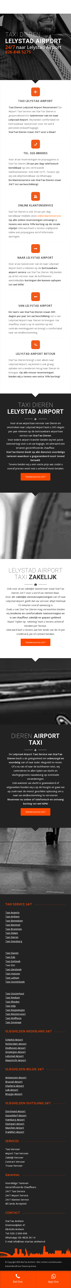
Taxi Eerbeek (12, 961)
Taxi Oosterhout (14, 993)
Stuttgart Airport (14, 1123)
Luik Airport (11, 1089)
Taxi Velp (10, 1005)
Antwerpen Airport (15, 1077)
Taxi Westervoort (15, 1014)
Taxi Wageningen (15, 1010)
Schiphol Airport (14, 1039)
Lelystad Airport (14, 1056)
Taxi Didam (11, 933)
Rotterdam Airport (15, 1043)
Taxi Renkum (12, 997)
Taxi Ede (10, 957)
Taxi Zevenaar (13, 1022)
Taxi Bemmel (12, 924)
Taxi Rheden (12, 1001)
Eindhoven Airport (15, 1047)
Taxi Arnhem (12, 916)
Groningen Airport (15, 1051)
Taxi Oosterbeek (15, 981)
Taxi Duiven (11, 953)
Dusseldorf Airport (15, 1115)
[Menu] (61, 6)
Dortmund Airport (15, 1111)
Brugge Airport (13, 1094)
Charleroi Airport (14, 1085)
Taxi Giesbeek (13, 969)
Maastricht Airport (15, 1060)
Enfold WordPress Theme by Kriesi (20, 1266)
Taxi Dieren (11, 937)
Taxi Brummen (13, 929)
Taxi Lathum (12, 977)
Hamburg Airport (15, 1119)
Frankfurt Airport (14, 1131)
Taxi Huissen (12, 973)
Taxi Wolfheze (13, 1018)
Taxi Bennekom (14, 920)
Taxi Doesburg (13, 941)
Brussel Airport (13, 1081)
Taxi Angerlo (12, 912)
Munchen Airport (14, 1127)
